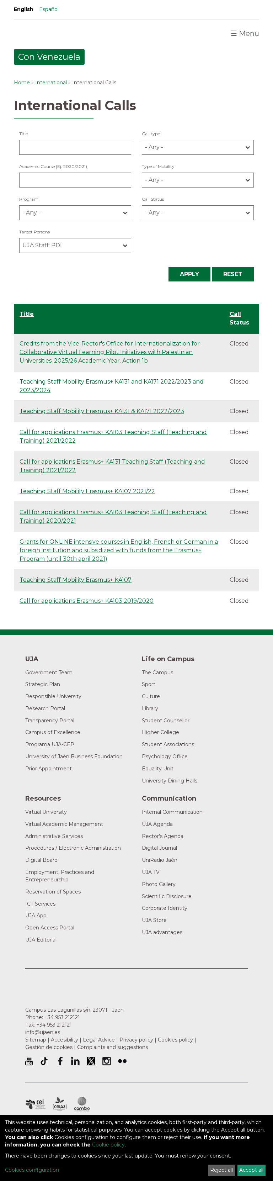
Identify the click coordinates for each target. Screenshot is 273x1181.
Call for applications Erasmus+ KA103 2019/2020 (87, 600)
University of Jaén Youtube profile (29, 1061)
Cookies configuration (32, 1170)
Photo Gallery (159, 884)
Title (23, 133)
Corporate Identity (164, 908)
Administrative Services (54, 836)
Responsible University (53, 696)
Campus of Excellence (52, 732)
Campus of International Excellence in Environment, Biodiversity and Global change (82, 1104)
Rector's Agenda (162, 836)
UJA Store (154, 920)
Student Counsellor (165, 720)
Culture (151, 696)
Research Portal (45, 708)
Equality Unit (157, 768)
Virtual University (46, 812)
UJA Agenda (157, 824)
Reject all (221, 1170)
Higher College (160, 732)
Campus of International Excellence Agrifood (60, 1104)
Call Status (153, 199)
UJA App (36, 915)
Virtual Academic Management (64, 824)
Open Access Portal (49, 927)
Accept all (251, 1170)
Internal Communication (172, 812)
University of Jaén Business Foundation (74, 756)
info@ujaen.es (42, 1032)
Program (28, 199)
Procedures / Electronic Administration (73, 848)
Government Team (49, 672)
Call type (151, 133)
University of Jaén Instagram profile (106, 1061)
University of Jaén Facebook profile (59, 1061)
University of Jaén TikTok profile (44, 1061)
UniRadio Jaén (159, 860)
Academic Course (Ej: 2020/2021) (53, 166)
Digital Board (41, 860)
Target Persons (34, 231)
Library (150, 708)
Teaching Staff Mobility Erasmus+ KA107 (76, 579)
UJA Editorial (41, 940)
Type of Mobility (158, 166)
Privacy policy (136, 1040)
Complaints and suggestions (112, 1047)
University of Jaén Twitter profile (91, 1061)
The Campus (157, 672)
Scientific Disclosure (167, 896)
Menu (245, 33)
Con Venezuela (49, 57)
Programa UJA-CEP (49, 744)
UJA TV (151, 872)
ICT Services (40, 904)
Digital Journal (159, 848)
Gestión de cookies (49, 1047)
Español (49, 9)
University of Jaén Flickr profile (122, 1061)
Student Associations (168, 744)
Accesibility (64, 1040)
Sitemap (35, 1040)
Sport (148, 684)
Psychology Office (165, 756)
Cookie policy (108, 1145)
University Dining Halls (169, 780)
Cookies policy (175, 1040)
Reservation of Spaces (53, 892)
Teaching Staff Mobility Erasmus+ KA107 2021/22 (87, 491)
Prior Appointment (48, 768)
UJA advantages (162, 932)
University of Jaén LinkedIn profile (75, 1061)
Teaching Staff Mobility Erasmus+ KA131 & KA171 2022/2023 (102, 411)
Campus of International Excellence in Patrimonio (35, 1104)
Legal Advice (99, 1040)
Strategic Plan (42, 684)
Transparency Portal (49, 720)
